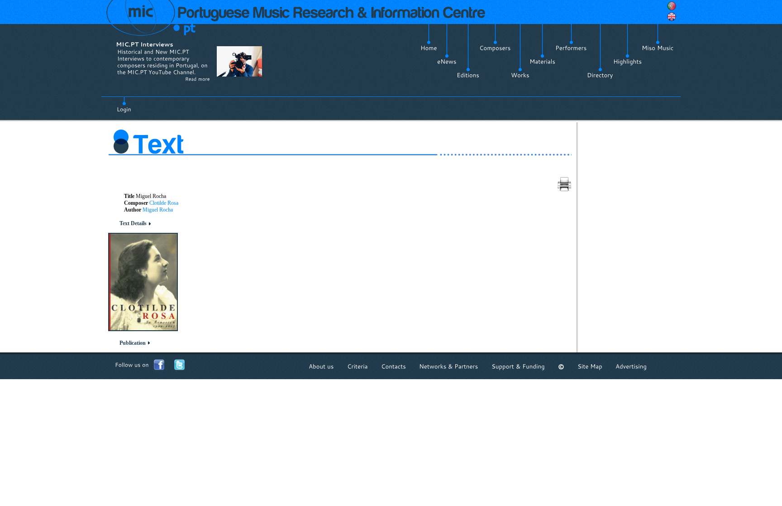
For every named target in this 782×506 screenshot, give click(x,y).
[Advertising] (631, 366)
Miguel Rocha (158, 210)
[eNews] (447, 61)
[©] (561, 366)
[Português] (671, 5)
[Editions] (468, 75)
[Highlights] (627, 61)
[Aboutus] (321, 366)
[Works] (520, 75)
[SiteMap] (589, 366)
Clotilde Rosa (163, 203)
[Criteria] (357, 366)
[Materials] (542, 61)
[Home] (428, 48)
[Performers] (571, 48)
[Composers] (495, 48)
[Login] (124, 104)
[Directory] (600, 75)
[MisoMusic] (658, 48)
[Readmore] (197, 79)
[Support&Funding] (518, 366)
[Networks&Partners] (448, 366)
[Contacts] (393, 366)
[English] (671, 16)
